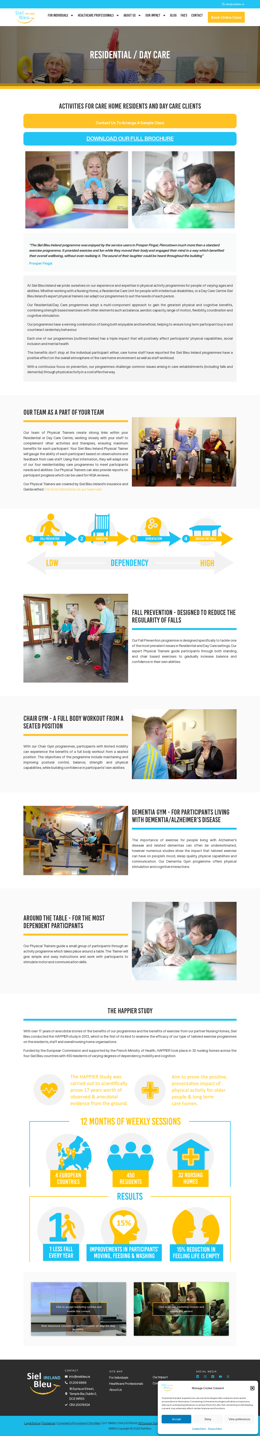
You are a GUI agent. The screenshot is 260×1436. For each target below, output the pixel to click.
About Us (130, 15)
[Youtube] (220, 1376)
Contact (197, 15)
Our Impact (152, 15)
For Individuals (58, 15)
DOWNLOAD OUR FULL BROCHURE (130, 138)
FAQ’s (184, 15)
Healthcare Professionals (96, 15)
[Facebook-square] (212, 1376)
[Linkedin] (197, 1376)
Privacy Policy (215, 1428)
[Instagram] (205, 1376)
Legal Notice (32, 1423)
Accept (176, 1419)
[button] (252, 1388)
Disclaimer (48, 1423)
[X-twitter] (228, 1376)
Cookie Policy (199, 1428)
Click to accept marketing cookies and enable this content (78, 1309)
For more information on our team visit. (73, 489)
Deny (208, 1419)
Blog (173, 15)
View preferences (239, 1419)
